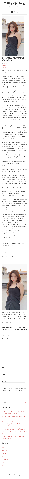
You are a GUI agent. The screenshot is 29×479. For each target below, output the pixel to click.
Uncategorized (6, 466)
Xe (2, 469)
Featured (4, 450)
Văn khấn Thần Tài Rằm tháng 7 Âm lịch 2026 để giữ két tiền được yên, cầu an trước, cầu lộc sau (14, 431)
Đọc (3, 447)
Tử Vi (3, 463)
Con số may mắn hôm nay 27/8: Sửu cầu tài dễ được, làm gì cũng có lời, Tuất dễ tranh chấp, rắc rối (14, 424)
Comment (5, 345)
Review (4, 456)
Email (4, 374)
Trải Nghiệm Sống (14, 3)
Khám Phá (4, 453)
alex (4, 65)
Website (4, 381)
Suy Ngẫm (5, 67)
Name (4, 367)
